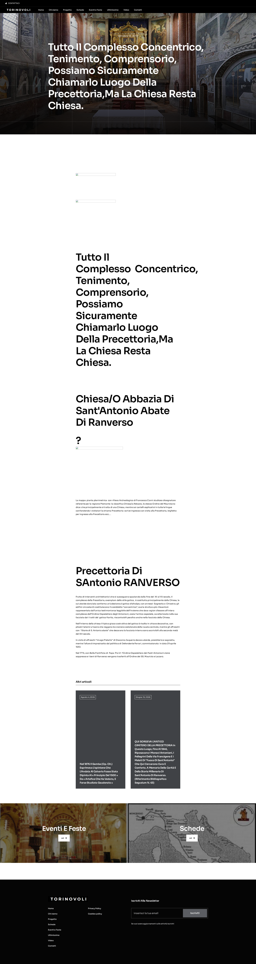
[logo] (18, 9)
